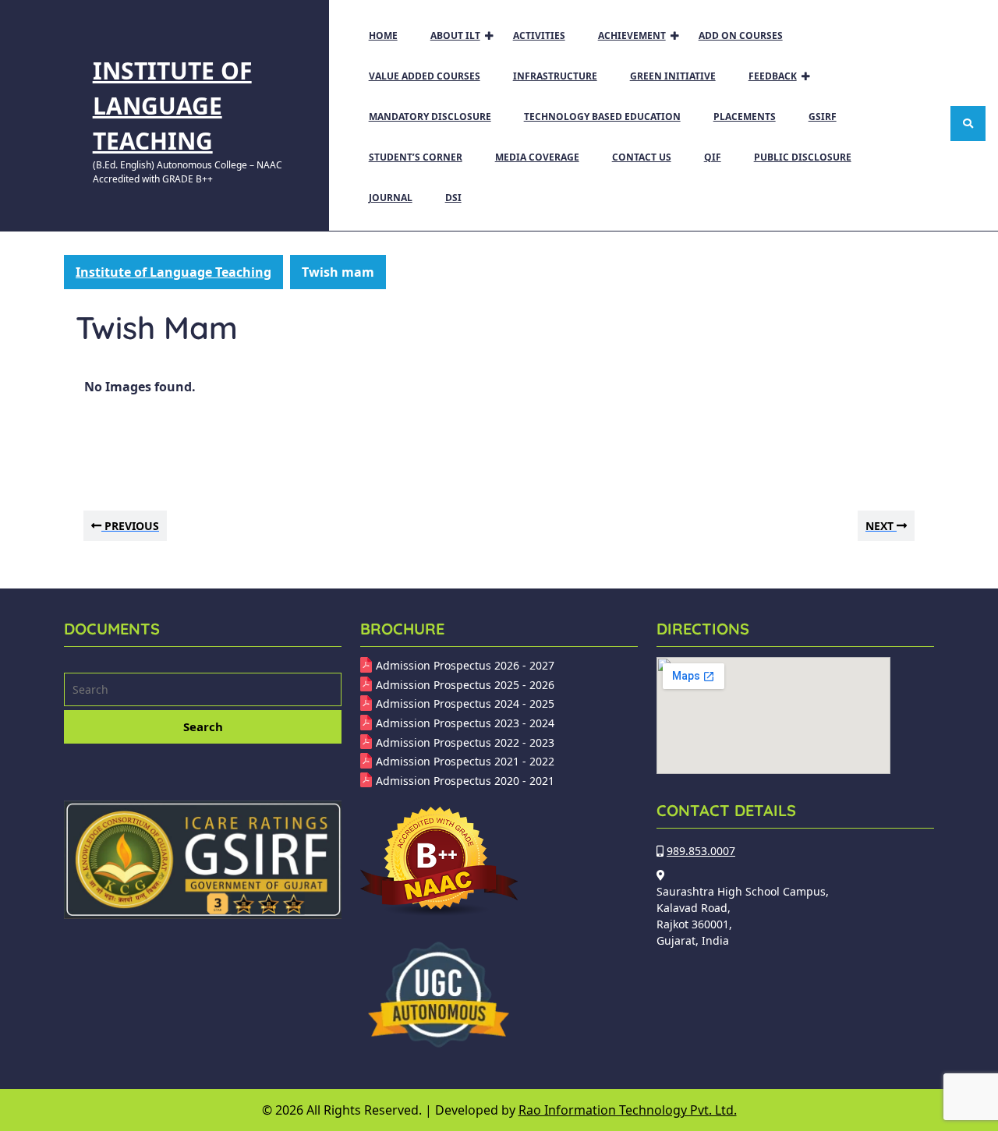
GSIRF (823, 116)
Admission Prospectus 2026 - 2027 (465, 665)
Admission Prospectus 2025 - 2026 (465, 684)
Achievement (632, 35)
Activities (539, 35)
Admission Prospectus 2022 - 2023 (465, 742)
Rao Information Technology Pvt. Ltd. (627, 1110)
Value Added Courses (424, 76)
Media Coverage (537, 157)
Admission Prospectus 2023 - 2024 (465, 723)
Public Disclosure (802, 157)
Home (383, 35)
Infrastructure (555, 76)
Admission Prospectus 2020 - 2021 (465, 780)
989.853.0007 (701, 850)
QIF (712, 157)
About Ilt (455, 35)
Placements (744, 116)
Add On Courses (741, 35)
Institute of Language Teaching (172, 106)
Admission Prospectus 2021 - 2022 (465, 761)
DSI (453, 197)
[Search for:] (203, 691)
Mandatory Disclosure (430, 116)
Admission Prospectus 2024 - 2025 (465, 703)
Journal (390, 197)
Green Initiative (673, 76)
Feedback (772, 76)
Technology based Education (602, 116)
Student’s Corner (415, 157)
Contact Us (641, 157)
